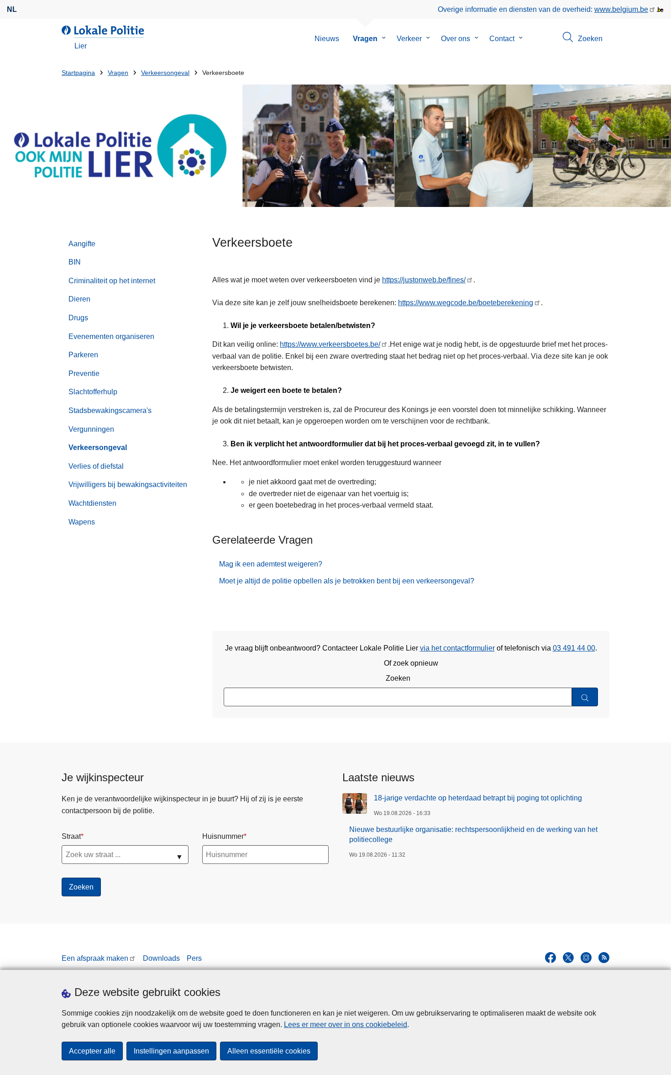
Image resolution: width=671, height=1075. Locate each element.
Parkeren (83, 355)
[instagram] (586, 957)
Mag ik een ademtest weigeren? (270, 564)
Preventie (84, 373)
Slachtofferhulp (92, 392)
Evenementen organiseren (111, 336)
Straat (71, 836)
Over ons (455, 38)
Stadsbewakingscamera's (110, 410)
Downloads (161, 958)
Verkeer (409, 38)
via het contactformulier (457, 648)
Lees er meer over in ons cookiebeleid (345, 1024)
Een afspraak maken (95, 958)
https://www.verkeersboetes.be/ (330, 344)
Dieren (79, 299)
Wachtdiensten (92, 503)
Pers (194, 958)
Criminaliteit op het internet (111, 281)
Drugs (78, 318)
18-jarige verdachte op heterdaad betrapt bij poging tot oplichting (478, 798)
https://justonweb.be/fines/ (424, 280)
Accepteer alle (92, 1051)
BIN (74, 262)
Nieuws (327, 38)
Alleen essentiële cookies (268, 1051)
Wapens (81, 522)
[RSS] (603, 957)
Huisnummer (223, 836)
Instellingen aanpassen (171, 1051)
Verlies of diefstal (96, 466)
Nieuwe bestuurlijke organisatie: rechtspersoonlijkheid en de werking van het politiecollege (473, 834)
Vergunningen (91, 429)
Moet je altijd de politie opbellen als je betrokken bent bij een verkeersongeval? (346, 581)
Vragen (365, 38)
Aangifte (81, 244)
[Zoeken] (585, 697)
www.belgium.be (621, 9)
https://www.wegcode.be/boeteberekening (465, 303)
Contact (501, 38)
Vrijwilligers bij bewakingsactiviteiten (127, 484)
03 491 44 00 (574, 648)
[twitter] (568, 957)
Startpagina (78, 72)
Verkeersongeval (165, 72)
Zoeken (398, 678)
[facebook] (550, 957)
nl (12, 9)
